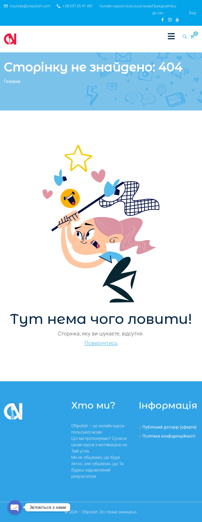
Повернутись (101, 343)
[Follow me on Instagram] (170, 20)
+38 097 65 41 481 (78, 6)
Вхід (192, 13)
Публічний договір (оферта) (169, 427)
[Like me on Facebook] (162, 20)
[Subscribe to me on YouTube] (177, 20)
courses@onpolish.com (30, 6)
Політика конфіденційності (168, 436)
